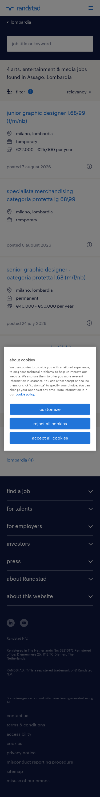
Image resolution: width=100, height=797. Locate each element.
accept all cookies (50, 437)
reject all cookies (50, 423)
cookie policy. (25, 394)
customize (50, 408)
